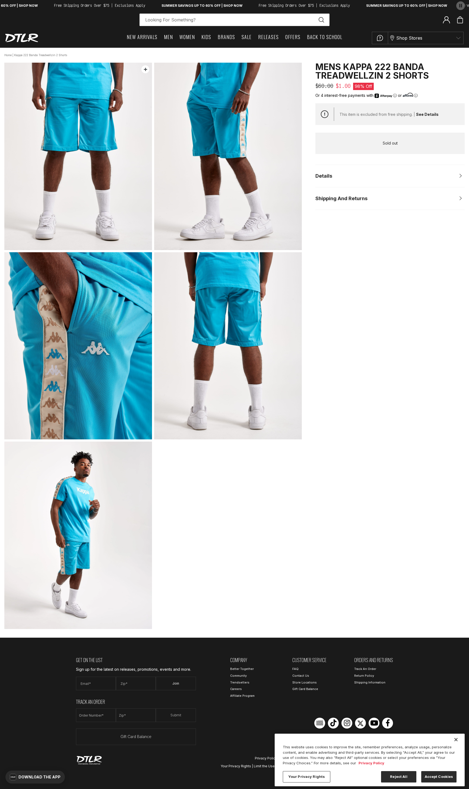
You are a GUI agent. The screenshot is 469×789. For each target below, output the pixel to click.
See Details (427, 114)
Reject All (398, 776)
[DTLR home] (21, 38)
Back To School (324, 36)
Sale (247, 36)
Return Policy (364, 676)
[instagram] (346, 723)
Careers (236, 689)
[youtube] (374, 723)
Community (238, 676)
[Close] (456, 740)
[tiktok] (333, 723)
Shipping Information (369, 682)
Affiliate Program (242, 696)
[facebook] (387, 723)
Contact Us (300, 676)
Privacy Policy (266, 758)
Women (187, 36)
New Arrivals (142, 36)
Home (8, 55)
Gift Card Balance (136, 736)
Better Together (242, 669)
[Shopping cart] (460, 19)
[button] (35, 777)
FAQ (295, 669)
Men (168, 36)
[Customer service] (380, 38)
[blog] (319, 723)
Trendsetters (239, 682)
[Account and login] (446, 19)
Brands (226, 36)
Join (175, 683)
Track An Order (365, 669)
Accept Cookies (439, 776)
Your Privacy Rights (236, 766)
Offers (292, 36)
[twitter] (360, 723)
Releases (268, 36)
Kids (206, 36)
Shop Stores (409, 38)
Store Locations (304, 682)
